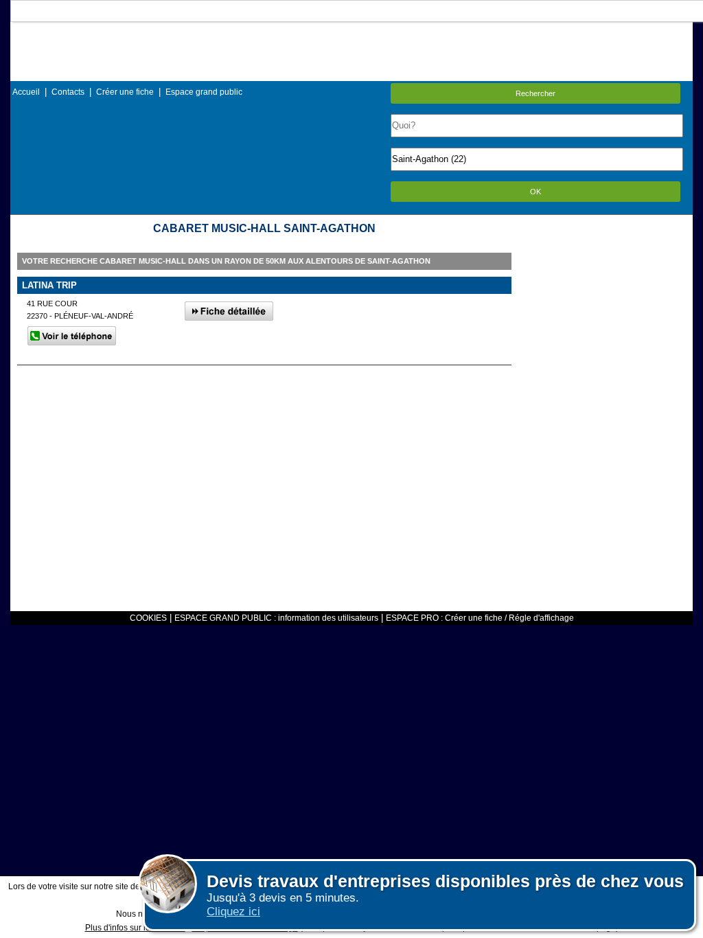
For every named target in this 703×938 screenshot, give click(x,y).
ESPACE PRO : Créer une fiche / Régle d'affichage (480, 618)
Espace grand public (203, 92)
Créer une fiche (125, 92)
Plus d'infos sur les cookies (135, 928)
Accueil (26, 92)
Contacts (67, 92)
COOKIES (148, 618)
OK (535, 191)
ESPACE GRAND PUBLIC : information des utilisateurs (276, 618)
